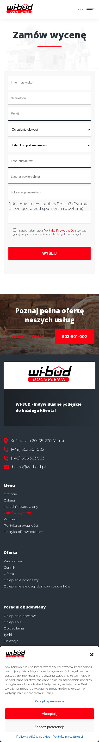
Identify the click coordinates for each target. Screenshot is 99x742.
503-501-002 (74, 336)
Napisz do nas (28, 336)
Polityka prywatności (68, 736)
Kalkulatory (13, 561)
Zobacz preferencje (49, 727)
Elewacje (11, 641)
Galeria (9, 500)
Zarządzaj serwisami (50, 701)
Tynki (8, 634)
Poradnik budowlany (21, 506)
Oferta (9, 574)
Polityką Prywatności (59, 230)
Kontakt (10, 519)
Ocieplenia (12, 622)
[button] (91, 654)
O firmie (10, 494)
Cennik (9, 567)
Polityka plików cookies (33, 736)
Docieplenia (14, 628)
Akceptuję (49, 714)
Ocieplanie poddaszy (21, 580)
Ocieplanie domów (20, 616)
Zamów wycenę (17, 513)
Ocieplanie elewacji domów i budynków (37, 586)
